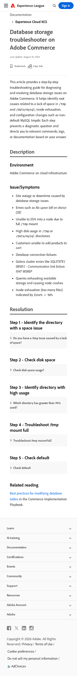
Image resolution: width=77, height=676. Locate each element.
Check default (22, 468)
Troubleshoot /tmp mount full (32, 441)
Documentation (21, 14)
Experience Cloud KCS (31, 22)
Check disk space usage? (28, 370)
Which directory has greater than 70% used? (35, 405)
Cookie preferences (20, 651)
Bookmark (20, 66)
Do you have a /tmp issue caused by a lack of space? (38, 340)
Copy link (38, 66)
